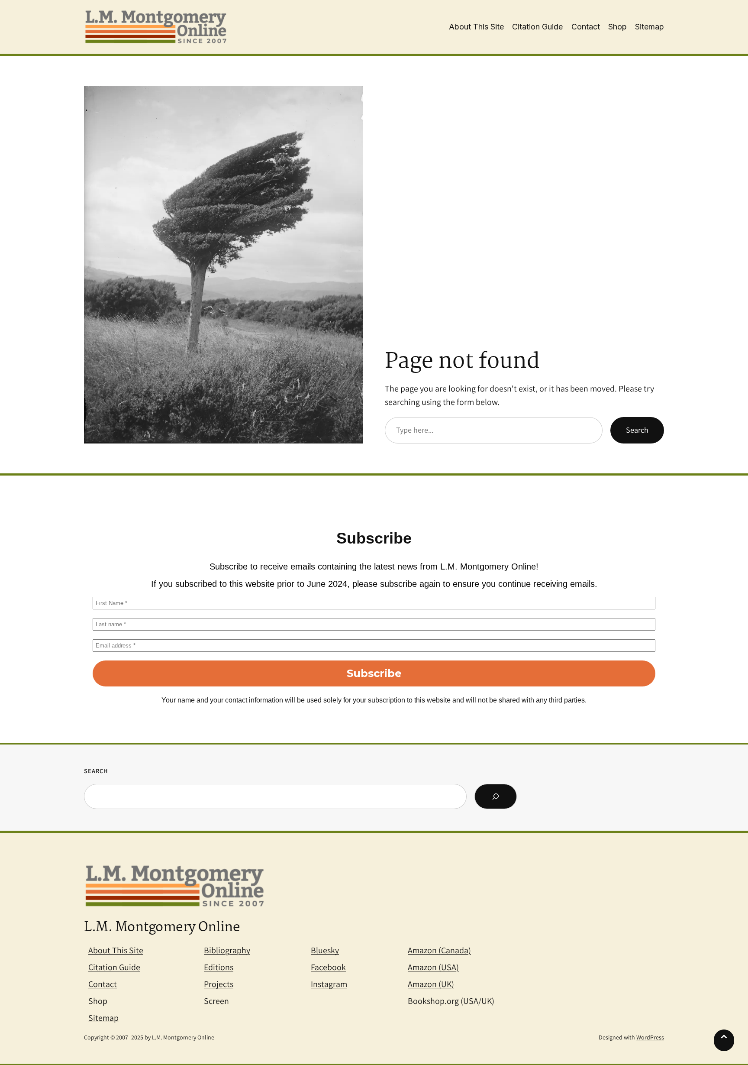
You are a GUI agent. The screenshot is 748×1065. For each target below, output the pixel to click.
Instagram (329, 984)
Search (637, 430)
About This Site (115, 950)
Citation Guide (114, 967)
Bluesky (325, 950)
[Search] (495, 796)
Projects (218, 984)
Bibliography (227, 950)
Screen (216, 1001)
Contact (102, 984)
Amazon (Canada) (439, 950)
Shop (97, 1001)
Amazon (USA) (433, 967)
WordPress (650, 1037)
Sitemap (103, 1017)
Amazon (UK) (431, 984)
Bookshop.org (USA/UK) (451, 1001)
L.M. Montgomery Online (162, 928)
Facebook (328, 967)
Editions (218, 967)
